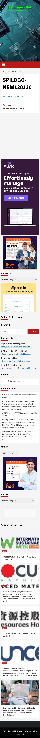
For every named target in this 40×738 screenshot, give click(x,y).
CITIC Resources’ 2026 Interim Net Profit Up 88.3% (19, 414)
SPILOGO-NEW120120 (13, 96)
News (4, 551)
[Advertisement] (20, 34)
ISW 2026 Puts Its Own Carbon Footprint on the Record (19, 396)
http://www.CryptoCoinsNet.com (15, 361)
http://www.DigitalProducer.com (15, 346)
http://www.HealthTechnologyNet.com (18, 368)
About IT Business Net (11, 381)
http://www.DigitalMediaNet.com (16, 354)
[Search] (36, 65)
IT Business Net (19, 7)
